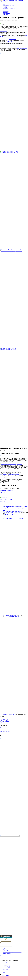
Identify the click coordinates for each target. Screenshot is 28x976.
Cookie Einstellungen (7, 953)
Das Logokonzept (3, 31)
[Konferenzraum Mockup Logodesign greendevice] (14, 298)
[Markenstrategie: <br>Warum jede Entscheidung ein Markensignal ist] (7, 455)
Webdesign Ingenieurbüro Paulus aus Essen (12, 512)
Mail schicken (3, 722)
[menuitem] (15, 4)
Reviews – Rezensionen (8, 950)
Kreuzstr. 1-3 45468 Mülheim (3, 728)
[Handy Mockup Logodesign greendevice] (14, 200)
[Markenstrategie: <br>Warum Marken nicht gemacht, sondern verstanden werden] (9, 474)
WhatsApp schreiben (4, 721)
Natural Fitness (9, 41)
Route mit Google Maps (5, 731)
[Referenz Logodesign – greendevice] (14, 397)
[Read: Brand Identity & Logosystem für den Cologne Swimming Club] (15, 507)
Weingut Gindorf (12, 39)
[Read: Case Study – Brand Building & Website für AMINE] (10, 514)
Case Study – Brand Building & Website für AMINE (13, 515)
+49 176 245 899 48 (4, 720)
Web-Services (5, 949)
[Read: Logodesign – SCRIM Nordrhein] (15, 616)
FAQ (4, 948)
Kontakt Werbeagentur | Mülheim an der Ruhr (12, 952)
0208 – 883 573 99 (4, 719)
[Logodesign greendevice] (14, 101)
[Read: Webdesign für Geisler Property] (15, 518)
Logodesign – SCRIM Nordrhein (9, 714)
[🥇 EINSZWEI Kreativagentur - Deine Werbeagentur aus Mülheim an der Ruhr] (14, 1)
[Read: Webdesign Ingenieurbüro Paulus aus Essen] (13, 511)
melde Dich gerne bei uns (22, 48)
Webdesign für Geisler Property (9, 615)
